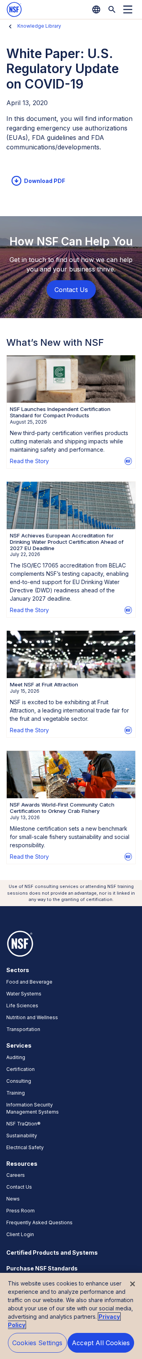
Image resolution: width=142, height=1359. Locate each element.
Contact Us (19, 1187)
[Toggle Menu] (128, 9)
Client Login (20, 1234)
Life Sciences (22, 1005)
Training (15, 1093)
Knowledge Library (39, 26)
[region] (71, 1316)
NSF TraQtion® (23, 1124)
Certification (20, 1069)
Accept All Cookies (101, 1343)
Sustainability (21, 1135)
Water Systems (23, 994)
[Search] (112, 9)
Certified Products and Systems (52, 1252)
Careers (15, 1175)
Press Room (20, 1211)
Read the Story (29, 461)
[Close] (132, 1284)
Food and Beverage (29, 982)
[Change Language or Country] (96, 9)
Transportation (23, 1029)
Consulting (18, 1081)
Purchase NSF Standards (42, 1268)
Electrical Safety (25, 1147)
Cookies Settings (37, 1343)
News (13, 1199)
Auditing (15, 1057)
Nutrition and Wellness (32, 1017)
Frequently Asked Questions (39, 1222)
